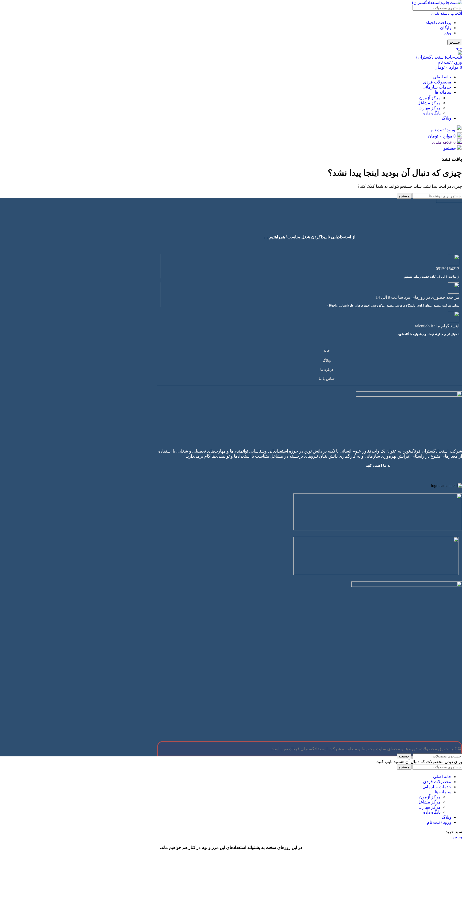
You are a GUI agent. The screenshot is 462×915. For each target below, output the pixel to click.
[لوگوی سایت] (437, 2)
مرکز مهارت (429, 108)
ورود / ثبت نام (439, 822)
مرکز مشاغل (429, 103)
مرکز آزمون (430, 97)
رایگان (445, 27)
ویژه (447, 32)
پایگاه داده (432, 113)
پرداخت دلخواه (438, 22)
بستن (457, 836)
